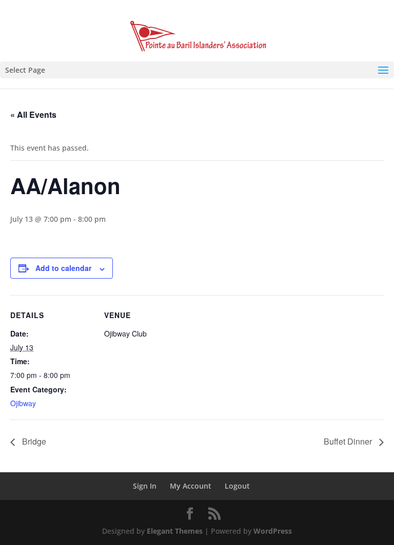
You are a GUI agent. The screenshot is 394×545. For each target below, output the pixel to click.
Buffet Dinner (349, 441)
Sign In (144, 486)
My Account (190, 486)
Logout (237, 486)
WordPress (272, 531)
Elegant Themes (175, 531)
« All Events (33, 114)
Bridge (33, 441)
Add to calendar (63, 268)
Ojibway (23, 403)
